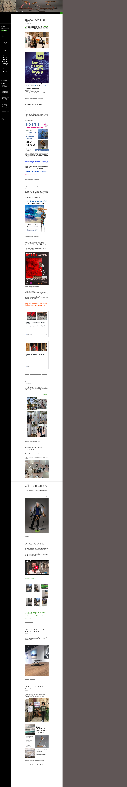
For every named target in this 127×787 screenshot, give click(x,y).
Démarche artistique (4, 86)
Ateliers (2, 118)
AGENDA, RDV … (3, 90)
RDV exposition (39, 18)
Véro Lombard (4, 13)
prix (39, 441)
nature (7, 65)
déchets (7, 53)
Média (2, 112)
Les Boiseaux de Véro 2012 (5, 99)
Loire (5, 64)
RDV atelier (7, 67)
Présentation (3, 85)
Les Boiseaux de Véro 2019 (5, 103)
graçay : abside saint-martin (34, 687)
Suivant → (41, 764)
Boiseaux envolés (3, 51)
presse (38, 242)
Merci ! (28, 382)
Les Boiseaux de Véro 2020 (5, 104)
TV (2, 114)
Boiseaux (3, 50)
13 (37, 764)
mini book (2, 120)
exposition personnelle (33, 104)
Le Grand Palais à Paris (34, 449)
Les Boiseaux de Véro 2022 (5, 107)
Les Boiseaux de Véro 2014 (5, 97)
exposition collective (32, 18)
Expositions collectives (5, 91)
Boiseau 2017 (5, 48)
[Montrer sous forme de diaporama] (37, 606)
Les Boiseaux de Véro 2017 (5, 100)
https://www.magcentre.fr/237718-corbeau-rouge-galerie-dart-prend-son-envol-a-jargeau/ (36, 613)
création (27, 536)
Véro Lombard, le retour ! (36, 486)
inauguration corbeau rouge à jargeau (35, 630)
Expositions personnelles (5, 92)
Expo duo (29, 106)
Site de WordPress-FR (4, 80)
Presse (3, 113)
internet (2, 64)
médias (7, 64)
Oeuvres (2, 93)
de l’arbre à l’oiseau (33, 187)
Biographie (3, 87)
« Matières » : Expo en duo (36, 244)
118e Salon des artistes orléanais (35, 21)
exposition (27, 18)
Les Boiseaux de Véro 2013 (5, 98)
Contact (2, 119)
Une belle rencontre (34, 544)
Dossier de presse (3, 20)
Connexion (2, 76)
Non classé (27, 484)
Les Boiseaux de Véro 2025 (5, 111)
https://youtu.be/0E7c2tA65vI (30, 578)
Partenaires (3, 22)
